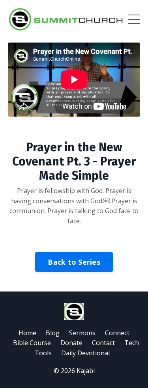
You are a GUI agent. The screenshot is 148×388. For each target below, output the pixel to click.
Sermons (82, 333)
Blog (53, 333)
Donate (71, 342)
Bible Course (32, 342)
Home (27, 333)
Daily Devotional (85, 353)
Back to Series (74, 262)
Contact (103, 342)
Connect (117, 333)
